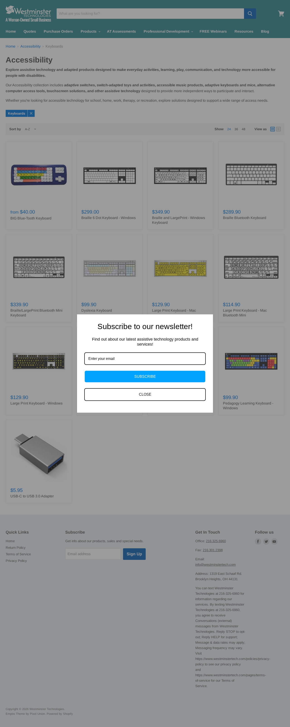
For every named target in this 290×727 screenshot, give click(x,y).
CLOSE (145, 394)
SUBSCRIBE (145, 376)
